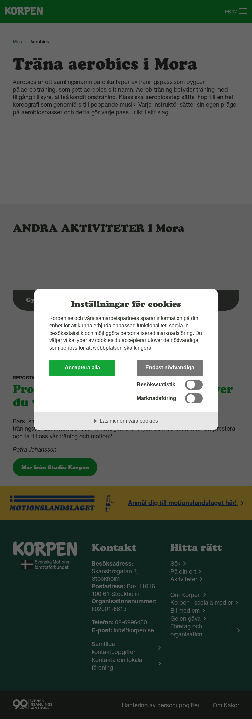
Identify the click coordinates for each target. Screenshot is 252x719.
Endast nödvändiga (169, 367)
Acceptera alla (82, 367)
